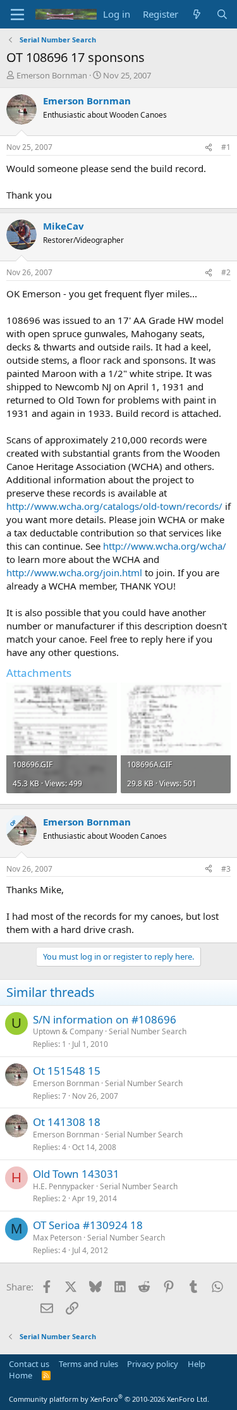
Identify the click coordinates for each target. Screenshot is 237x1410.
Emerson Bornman (51, 75)
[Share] (208, 147)
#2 (226, 272)
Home (20, 1375)
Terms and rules (88, 1364)
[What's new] (197, 14)
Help (196, 1364)
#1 (226, 147)
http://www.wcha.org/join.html (74, 572)
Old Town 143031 (76, 1173)
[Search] (222, 14)
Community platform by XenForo (109, 1399)
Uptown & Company (68, 1031)
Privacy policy (152, 1364)
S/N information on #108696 (104, 1019)
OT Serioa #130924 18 (88, 1225)
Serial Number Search (147, 1031)
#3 (226, 868)
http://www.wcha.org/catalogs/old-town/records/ (114, 506)
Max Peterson (57, 1237)
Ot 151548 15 (66, 1070)
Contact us (29, 1364)
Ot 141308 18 (66, 1122)
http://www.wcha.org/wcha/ (164, 546)
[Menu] (17, 14)
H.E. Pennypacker (63, 1186)
